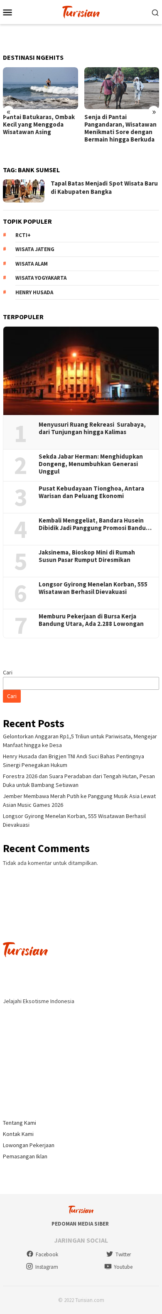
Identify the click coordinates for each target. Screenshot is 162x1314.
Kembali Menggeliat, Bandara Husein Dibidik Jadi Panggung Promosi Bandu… (95, 524)
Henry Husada (34, 292)
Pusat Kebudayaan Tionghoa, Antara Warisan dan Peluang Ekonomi (91, 492)
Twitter (123, 1254)
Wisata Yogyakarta (40, 277)
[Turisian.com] (81, 11)
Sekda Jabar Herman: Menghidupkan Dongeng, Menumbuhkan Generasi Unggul (91, 464)
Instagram (46, 1266)
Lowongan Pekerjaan (28, 1145)
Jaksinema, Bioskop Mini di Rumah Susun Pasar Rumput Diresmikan (87, 556)
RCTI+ (23, 235)
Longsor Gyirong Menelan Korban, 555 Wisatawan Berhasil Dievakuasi (93, 588)
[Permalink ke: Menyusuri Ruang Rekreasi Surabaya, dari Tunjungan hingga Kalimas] (81, 371)
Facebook (47, 1254)
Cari (7, 672)
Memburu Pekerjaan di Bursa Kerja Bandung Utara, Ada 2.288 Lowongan (91, 620)
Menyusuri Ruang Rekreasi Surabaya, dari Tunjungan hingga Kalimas (92, 428)
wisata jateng (34, 249)
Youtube (123, 1266)
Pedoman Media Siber (80, 1223)
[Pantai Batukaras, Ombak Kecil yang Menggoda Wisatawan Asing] (40, 88)
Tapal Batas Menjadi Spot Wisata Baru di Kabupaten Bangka (104, 187)
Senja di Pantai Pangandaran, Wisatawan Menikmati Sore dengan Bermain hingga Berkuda (120, 128)
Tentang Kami (19, 1122)
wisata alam (31, 263)
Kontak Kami (18, 1134)
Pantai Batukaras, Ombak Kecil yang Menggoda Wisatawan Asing (39, 124)
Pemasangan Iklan (25, 1156)
